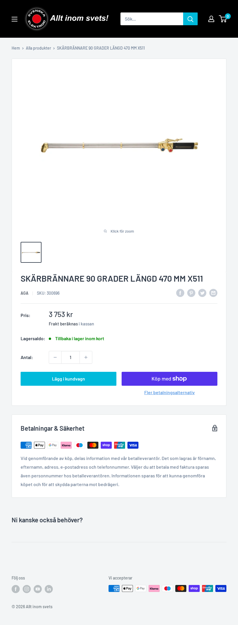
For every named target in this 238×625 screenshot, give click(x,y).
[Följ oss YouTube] (38, 589)
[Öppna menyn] (14, 19)
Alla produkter (38, 48)
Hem (16, 48)
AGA (24, 293)
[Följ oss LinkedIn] (49, 589)
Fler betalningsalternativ (169, 392)
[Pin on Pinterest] (191, 292)
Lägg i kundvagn (68, 378)
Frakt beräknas (63, 323)
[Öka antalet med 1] (86, 357)
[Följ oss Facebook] (16, 589)
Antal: (27, 357)
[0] (223, 18)
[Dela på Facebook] (180, 292)
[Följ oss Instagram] (27, 589)
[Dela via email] (213, 292)
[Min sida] (211, 19)
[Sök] (190, 18)
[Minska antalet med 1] (55, 357)
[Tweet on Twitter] (202, 292)
